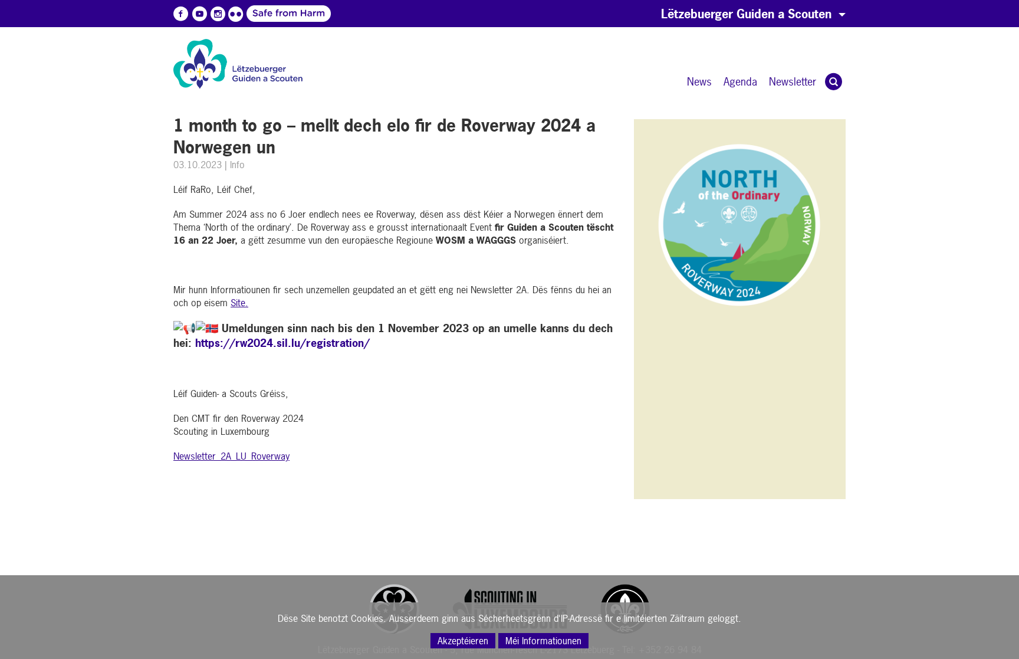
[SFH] (254, 13)
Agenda (740, 81)
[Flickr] (236, 14)
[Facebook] (181, 14)
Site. (239, 302)
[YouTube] (199, 14)
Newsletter (792, 81)
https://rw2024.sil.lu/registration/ (282, 343)
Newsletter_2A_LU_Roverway (231, 456)
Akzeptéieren (463, 640)
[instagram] (217, 14)
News (699, 81)
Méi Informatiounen (543, 640)
